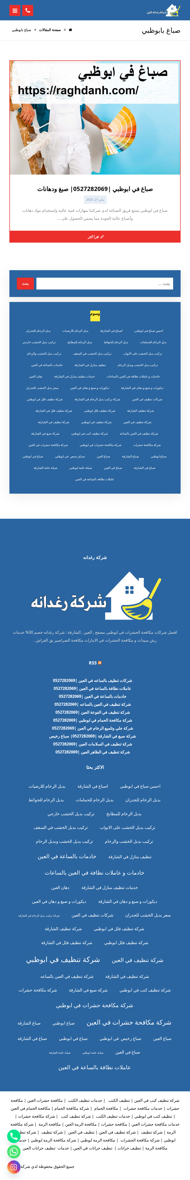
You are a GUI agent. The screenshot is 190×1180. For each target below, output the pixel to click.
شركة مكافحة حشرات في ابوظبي (100, 445)
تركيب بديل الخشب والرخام (44, 353)
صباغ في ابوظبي (33, 456)
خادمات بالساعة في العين (47, 365)
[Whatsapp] (14, 1151)
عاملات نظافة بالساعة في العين (94, 479)
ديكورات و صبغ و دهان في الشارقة (142, 388)
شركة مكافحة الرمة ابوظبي (53, 1140)
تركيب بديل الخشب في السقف (92, 353)
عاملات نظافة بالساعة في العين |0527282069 (92, 688)
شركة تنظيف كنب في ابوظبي (89, 433)
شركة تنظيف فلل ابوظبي (99, 410)
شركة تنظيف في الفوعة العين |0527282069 (92, 712)
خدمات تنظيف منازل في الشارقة (74, 376)
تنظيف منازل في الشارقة (90, 365)
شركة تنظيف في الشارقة (53, 422)
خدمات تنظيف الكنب (84, 1100)
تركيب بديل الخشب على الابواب (142, 353)
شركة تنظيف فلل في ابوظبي (45, 399)
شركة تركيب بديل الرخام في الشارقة (97, 399)
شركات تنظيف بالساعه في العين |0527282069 (92, 680)
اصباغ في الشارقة (111, 331)
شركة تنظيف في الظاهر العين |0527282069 (92, 752)
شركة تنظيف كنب (75, 1116)
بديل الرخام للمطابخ (80, 342)
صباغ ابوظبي (158, 456)
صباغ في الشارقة (144, 468)
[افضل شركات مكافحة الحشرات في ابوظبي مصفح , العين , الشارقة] (163, 10)
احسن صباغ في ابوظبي (148, 331)
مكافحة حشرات (114, 1124)
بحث (25, 283)
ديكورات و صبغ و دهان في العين (89, 388)
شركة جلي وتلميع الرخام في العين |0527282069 (92, 728)
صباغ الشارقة (130, 456)
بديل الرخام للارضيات (75, 331)
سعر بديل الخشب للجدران (42, 388)
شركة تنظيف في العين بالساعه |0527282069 (92, 704)
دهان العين (35, 376)
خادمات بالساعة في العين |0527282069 (92, 696)
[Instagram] (14, 1167)
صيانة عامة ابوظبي (80, 468)
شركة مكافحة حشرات (147, 445)
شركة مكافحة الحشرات (139, 1140)
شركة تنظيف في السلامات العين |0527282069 (92, 744)
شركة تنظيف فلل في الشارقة (53, 410)
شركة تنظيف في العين (137, 422)
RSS (93, 663)
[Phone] (14, 1136)
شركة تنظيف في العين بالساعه (139, 433)
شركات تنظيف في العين (147, 399)
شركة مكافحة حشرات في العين (48, 445)
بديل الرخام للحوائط (116, 342)
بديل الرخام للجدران (38, 331)
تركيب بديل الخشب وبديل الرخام (138, 365)
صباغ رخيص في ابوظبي (70, 456)
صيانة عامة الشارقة (45, 468)
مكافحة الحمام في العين (30, 1108)
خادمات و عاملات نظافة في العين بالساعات (133, 376)
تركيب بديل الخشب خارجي (39, 342)
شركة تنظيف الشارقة (140, 410)
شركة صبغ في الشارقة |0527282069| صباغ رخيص (92, 736)
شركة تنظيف (151, 1132)
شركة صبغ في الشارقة (45, 433)
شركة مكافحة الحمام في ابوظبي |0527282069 (92, 720)
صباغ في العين (113, 468)
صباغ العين (103, 456)
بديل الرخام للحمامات (153, 342)
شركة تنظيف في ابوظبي (96, 422)
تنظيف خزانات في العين (92, 1148)
